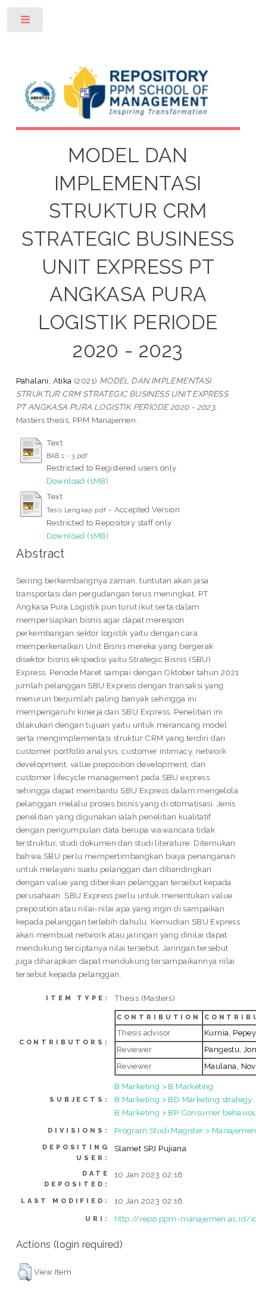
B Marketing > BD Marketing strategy (183, 1099)
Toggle (26, 22)
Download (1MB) (77, 481)
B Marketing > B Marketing (164, 1086)
